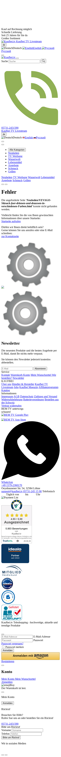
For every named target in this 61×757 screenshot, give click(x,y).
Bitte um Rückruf (11, 737)
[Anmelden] (2, 141)
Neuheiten (13, 153)
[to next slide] (6, 184)
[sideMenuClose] (2, 692)
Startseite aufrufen (11, 221)
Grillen (12, 171)
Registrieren (7, 661)
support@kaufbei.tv (12, 491)
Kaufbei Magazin (28, 387)
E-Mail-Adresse (41, 636)
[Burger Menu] (17, 58)
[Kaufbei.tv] (8, 41)
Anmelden (8, 650)
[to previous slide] (2, 184)
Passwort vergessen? (12, 643)
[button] (30, 656)
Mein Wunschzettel (41, 374)
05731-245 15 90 (32, 491)
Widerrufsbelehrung (12, 399)
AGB (16, 396)
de (4, 45)
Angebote (13, 165)
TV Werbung (15, 156)
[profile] (2, 55)
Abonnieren (40, 368)
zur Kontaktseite (10, 236)
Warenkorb (17, 374)
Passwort (38, 640)
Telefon (5, 733)
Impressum (7, 396)
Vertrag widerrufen (11, 405)
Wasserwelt (14, 159)
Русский (41, 137)
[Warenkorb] (2, 144)
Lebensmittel (15, 162)
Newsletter (18, 378)
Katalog (5, 390)
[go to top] (6, 754)
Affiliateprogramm (48, 387)
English (37, 48)
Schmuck (13, 168)
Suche (4, 61)
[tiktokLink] (2, 630)
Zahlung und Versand (45, 396)
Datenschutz (26, 396)
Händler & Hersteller (23, 384)
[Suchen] (43, 61)
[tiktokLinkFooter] (2, 750)
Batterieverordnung (33, 399)
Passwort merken (14, 647)
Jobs (16, 387)
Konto (26, 374)
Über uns (6, 384)
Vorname (6, 730)
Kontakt (5, 374)
